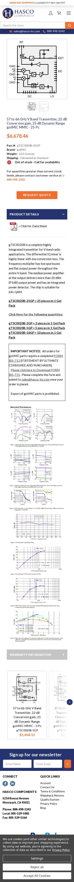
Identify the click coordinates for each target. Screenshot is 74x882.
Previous (8, 702)
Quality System (49, 799)
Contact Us (47, 787)
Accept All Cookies (37, 876)
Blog (43, 807)
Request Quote (37, 195)
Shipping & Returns (52, 795)
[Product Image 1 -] (32, 106)
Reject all (37, 867)
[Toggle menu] (68, 12)
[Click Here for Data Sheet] (14, 226)
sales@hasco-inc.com (36, 379)
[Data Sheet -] (44, 106)
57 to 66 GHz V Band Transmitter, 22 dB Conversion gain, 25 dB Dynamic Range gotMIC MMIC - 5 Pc (27, 717)
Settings (37, 858)
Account (45, 783)
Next (69, 702)
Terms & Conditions (52, 791)
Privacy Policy (48, 803)
